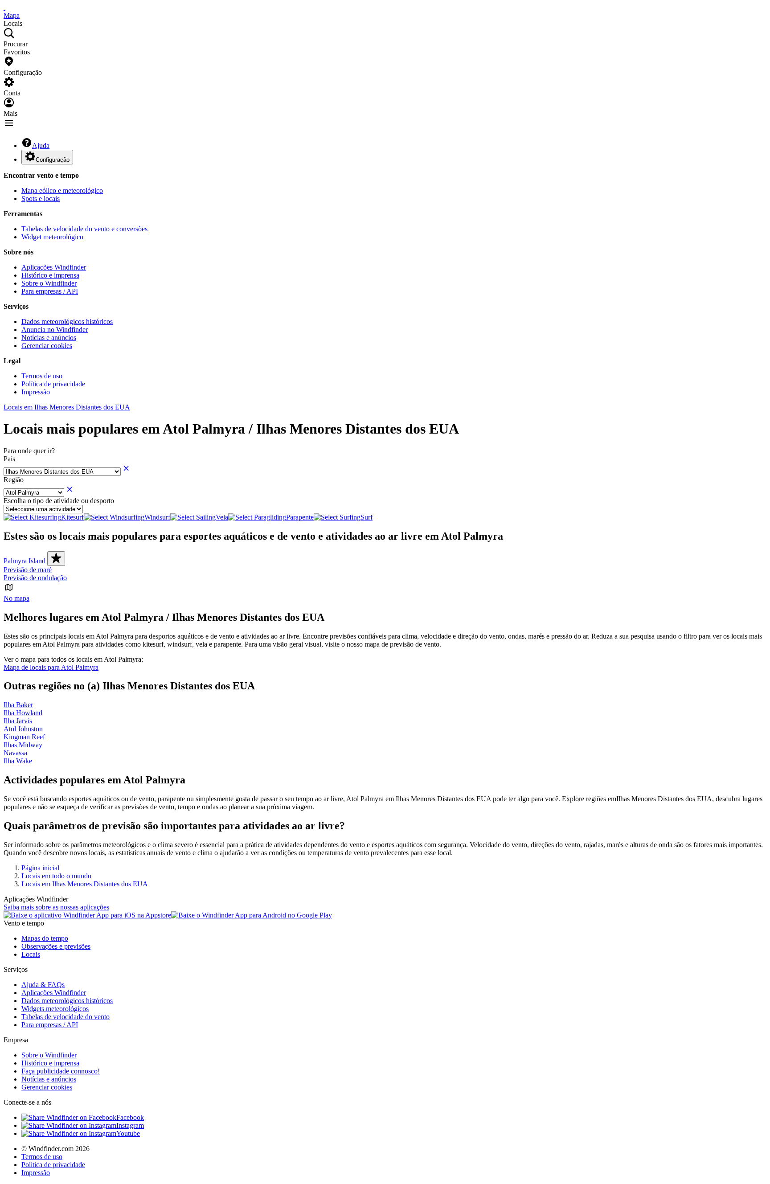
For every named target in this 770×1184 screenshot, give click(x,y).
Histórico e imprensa (50, 275)
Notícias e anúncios (48, 337)
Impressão (35, 392)
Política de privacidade (53, 384)
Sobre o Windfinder (49, 283)
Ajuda (40, 145)
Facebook (130, 1117)
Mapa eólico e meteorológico (62, 190)
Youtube (128, 1133)
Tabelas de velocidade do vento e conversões (84, 229)
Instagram (130, 1125)
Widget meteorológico (52, 237)
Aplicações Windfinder (53, 267)
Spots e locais (40, 198)
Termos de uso (41, 376)
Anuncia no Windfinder (54, 329)
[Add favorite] (56, 558)
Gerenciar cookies (46, 345)
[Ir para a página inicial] (4, 7)
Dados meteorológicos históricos (67, 321)
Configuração (53, 159)
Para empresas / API (49, 291)
